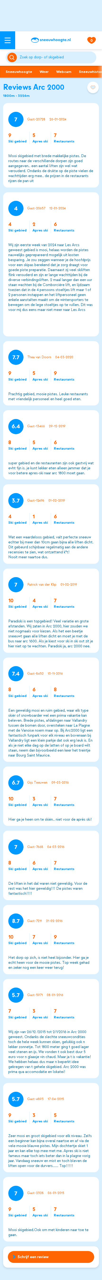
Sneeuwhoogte (19, 71)
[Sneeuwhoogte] (51, 40)
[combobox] (57, 57)
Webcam (63, 71)
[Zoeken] (57, 57)
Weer (44, 71)
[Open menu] (7, 40)
